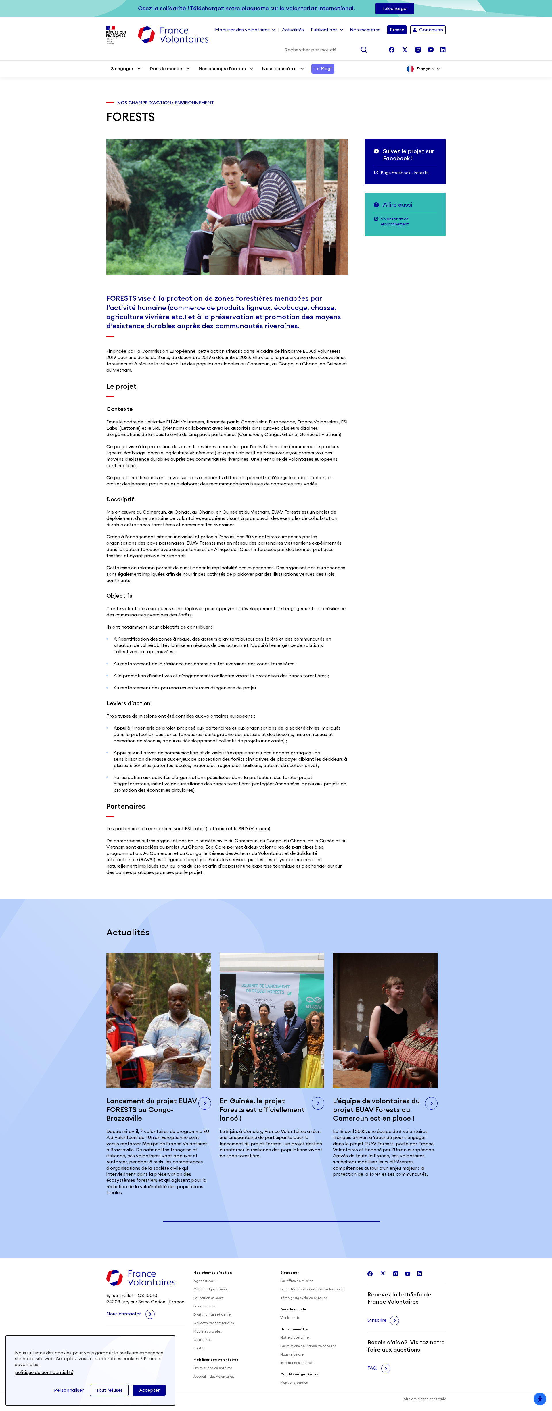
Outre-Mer (202, 1339)
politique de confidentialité (44, 1372)
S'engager (122, 68)
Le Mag (322, 68)
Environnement (205, 1306)
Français (425, 69)
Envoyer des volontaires (212, 1368)
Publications (324, 30)
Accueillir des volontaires (213, 1376)
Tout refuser (109, 1390)
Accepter (149, 1390)
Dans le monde (166, 68)
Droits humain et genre (212, 1314)
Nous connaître (279, 68)
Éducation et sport (208, 1298)
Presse (397, 30)
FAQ (372, 1368)
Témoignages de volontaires (303, 1298)
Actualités (293, 30)
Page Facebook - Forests (404, 173)
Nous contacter (124, 1314)
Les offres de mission (296, 1281)
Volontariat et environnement (395, 221)
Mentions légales (294, 1382)
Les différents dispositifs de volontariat (312, 1289)
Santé (198, 1348)
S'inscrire (376, 1320)
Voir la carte (290, 1317)
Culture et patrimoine (211, 1289)
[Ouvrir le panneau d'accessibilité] (540, 1399)
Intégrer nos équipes (296, 1362)
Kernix (441, 1399)
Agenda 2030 (205, 1281)
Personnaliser (69, 1390)
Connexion (431, 30)
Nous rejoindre (292, 1354)
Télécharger (395, 8)
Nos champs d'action (222, 68)
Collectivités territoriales (213, 1323)
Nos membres (365, 30)
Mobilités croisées (207, 1331)
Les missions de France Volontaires (308, 1346)
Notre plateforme (294, 1337)
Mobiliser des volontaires (242, 30)
